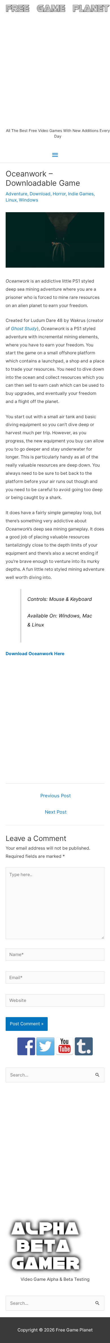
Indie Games (81, 193)
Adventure (16, 193)
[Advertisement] (55, 70)
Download (40, 193)
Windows (28, 200)
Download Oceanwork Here (35, 653)
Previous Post (55, 795)
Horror (59, 193)
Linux (11, 200)
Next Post (56, 812)
